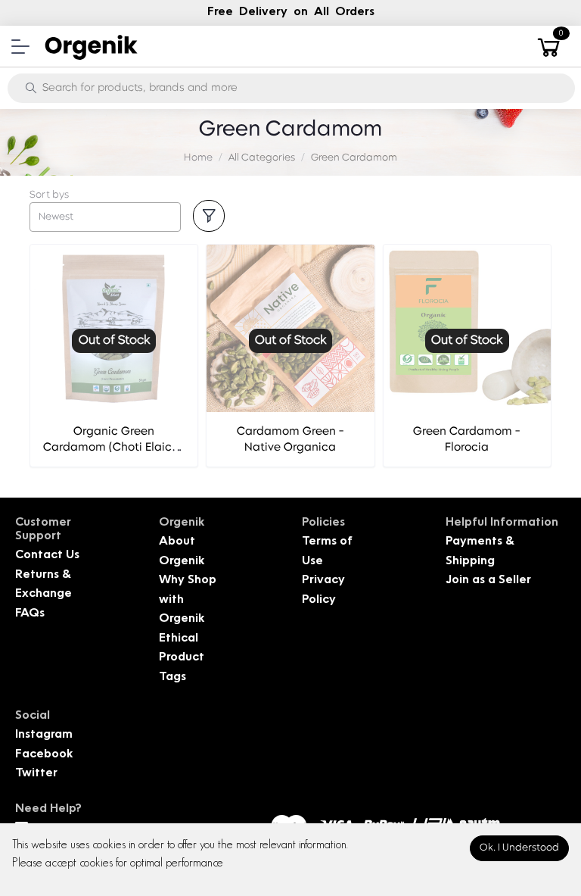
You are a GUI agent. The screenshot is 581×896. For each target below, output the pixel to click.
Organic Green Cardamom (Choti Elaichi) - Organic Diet (114, 448)
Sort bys (49, 195)
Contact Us (47, 555)
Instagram (44, 735)
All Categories (261, 158)
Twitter (36, 773)
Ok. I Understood (519, 848)
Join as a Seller (488, 580)
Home (198, 158)
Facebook (44, 754)
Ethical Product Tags (181, 658)
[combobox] (105, 217)
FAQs (30, 614)
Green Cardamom (354, 158)
